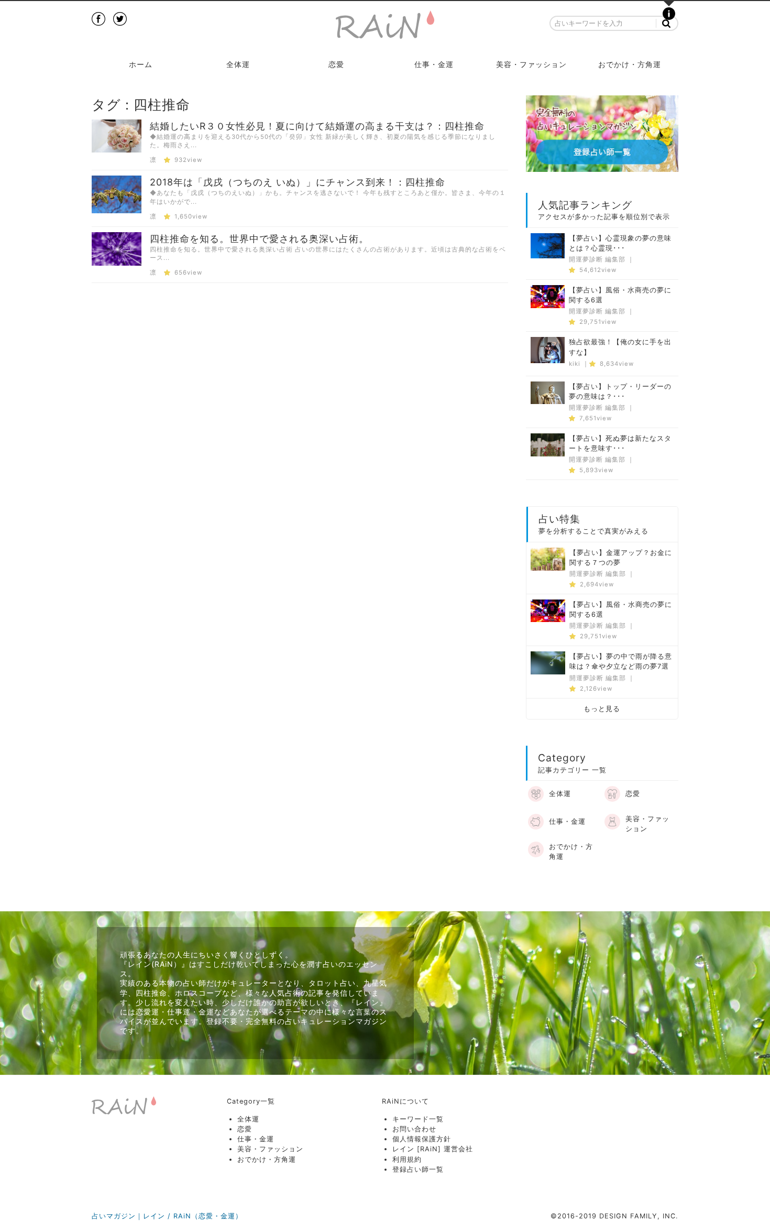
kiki (574, 363)
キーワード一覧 (418, 1119)
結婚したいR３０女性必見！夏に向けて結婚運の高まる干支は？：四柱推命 (317, 126)
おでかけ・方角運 (629, 64)
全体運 (238, 64)
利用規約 (407, 1159)
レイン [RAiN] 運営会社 (432, 1149)
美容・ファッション (531, 64)
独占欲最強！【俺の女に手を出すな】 (620, 347)
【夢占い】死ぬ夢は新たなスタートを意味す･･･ (620, 443)
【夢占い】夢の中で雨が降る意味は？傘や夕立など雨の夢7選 (620, 661)
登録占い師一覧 (418, 1169)
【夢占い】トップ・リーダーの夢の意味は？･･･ (620, 391)
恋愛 (336, 64)
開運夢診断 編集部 (597, 259)
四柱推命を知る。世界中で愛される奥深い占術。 (259, 238)
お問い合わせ (414, 1129)
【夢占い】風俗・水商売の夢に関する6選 (620, 295)
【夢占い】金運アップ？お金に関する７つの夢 (620, 557)
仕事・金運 (434, 64)
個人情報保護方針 (421, 1139)
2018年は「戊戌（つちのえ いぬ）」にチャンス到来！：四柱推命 (297, 182)
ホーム (140, 64)
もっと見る (602, 709)
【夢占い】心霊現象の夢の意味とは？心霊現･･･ (620, 243)
